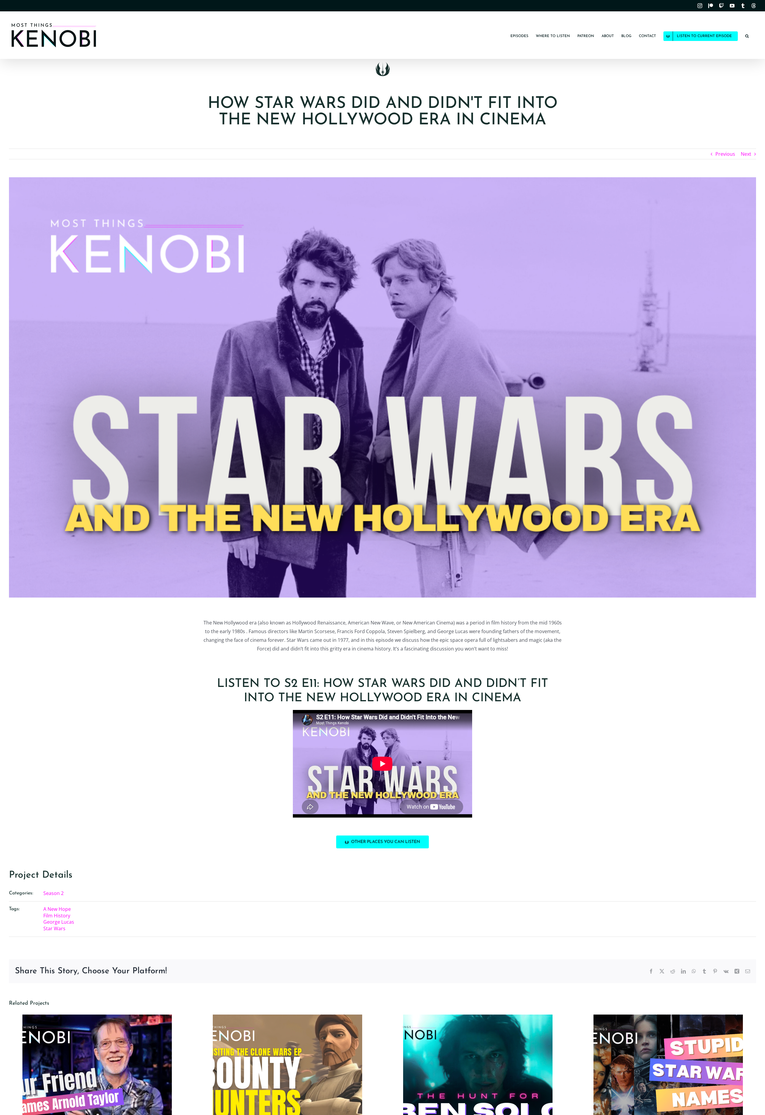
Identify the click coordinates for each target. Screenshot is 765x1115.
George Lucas (58, 922)
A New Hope (57, 909)
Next (746, 154)
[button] (747, 35)
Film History (56, 915)
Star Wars (54, 928)
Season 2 (53, 893)
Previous (725, 154)
